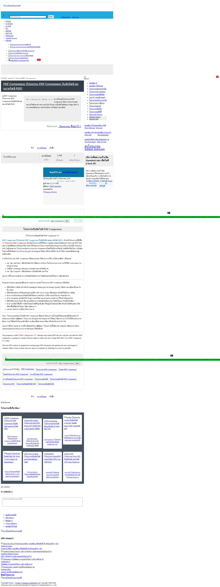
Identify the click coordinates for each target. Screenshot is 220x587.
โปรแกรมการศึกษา (97, 103)
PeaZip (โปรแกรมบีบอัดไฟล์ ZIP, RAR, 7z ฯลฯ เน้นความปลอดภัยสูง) (12, 474)
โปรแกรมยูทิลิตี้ (20, 78)
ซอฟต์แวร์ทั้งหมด (96, 86)
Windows (54, 192)
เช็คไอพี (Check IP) (22, 53)
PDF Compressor (27, 369)
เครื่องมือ (8, 40)
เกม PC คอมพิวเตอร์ (97, 97)
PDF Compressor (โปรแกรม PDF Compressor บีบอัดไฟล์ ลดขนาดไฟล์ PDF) (12, 439)
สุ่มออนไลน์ (24, 58)
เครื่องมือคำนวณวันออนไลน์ (19, 60)
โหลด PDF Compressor (67, 369)
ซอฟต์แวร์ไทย (90, 127)
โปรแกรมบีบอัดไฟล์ (46, 384)
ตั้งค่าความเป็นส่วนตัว (9, 581)
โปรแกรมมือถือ (95, 109)
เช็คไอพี (102, 186)
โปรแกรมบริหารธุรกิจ (98, 100)
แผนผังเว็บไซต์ (11, 526)
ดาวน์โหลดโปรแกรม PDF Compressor (18, 379)
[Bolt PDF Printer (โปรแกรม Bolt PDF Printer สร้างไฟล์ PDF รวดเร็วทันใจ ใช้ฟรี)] (32, 425)
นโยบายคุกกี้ (47, 581)
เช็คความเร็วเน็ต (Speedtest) (25, 51)
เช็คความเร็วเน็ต (91, 185)
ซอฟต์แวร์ (27, 44)
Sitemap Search (94, 117)
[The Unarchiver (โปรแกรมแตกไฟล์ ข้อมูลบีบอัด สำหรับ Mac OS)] (52, 425)
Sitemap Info (93, 119)
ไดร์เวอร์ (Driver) (95, 115)
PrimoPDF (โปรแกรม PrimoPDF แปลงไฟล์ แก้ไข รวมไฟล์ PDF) (52, 475)
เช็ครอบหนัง (9, 36)
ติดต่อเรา (9, 521)
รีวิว (7, 28)
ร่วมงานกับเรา (11, 523)
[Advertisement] (53, 115)
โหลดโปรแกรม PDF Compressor (15, 374)
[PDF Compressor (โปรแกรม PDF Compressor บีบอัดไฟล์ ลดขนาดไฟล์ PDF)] (12, 423)
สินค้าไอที (9, 33)
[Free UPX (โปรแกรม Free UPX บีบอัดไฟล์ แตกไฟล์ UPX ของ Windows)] (72, 458)
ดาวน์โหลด (9, 24)
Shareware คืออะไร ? (69, 126)
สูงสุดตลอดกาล (103, 140)
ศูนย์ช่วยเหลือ (11, 515)
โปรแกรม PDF (9, 384)
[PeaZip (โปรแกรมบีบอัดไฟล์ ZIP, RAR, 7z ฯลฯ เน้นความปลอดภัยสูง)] (12, 458)
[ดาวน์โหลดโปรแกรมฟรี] (11, 6)
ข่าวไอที (8, 26)
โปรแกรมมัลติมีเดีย (96, 95)
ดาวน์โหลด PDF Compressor (41, 374)
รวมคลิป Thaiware (11, 38)
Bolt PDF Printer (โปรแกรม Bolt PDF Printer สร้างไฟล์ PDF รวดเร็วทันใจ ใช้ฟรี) (32, 442)
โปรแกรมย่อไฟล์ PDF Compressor (63, 379)
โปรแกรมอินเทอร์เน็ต (97, 89)
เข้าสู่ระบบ (75, 17)
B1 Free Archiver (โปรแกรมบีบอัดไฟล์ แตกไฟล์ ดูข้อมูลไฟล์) (32, 474)
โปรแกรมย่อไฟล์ (41, 379)
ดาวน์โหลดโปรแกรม (70, 172)
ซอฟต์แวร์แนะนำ (104, 133)
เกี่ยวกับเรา (10, 518)
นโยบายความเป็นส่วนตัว (30, 581)
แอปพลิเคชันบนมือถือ (33, 47)
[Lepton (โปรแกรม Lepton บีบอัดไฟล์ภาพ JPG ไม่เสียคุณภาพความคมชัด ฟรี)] (72, 423)
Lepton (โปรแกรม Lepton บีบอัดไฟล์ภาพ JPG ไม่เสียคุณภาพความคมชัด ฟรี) (72, 438)
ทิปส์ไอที (8, 31)
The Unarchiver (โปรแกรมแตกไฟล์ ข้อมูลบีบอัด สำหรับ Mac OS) (52, 442)
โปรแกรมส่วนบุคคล (97, 92)
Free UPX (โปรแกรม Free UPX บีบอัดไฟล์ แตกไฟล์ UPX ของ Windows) (72, 475)
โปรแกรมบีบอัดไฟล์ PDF (26, 384)
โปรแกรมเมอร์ (95, 106)
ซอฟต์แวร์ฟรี (101, 127)
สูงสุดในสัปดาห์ (91, 140)
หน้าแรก (8, 21)
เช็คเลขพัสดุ (29, 55)
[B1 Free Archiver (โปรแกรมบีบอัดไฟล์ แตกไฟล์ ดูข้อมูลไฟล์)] (32, 458)
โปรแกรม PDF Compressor (46, 369)
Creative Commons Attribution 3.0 (27, 583)
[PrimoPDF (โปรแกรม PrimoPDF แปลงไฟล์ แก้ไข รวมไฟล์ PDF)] (52, 458)
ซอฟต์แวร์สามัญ (91, 133)
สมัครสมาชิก (65, 17)
